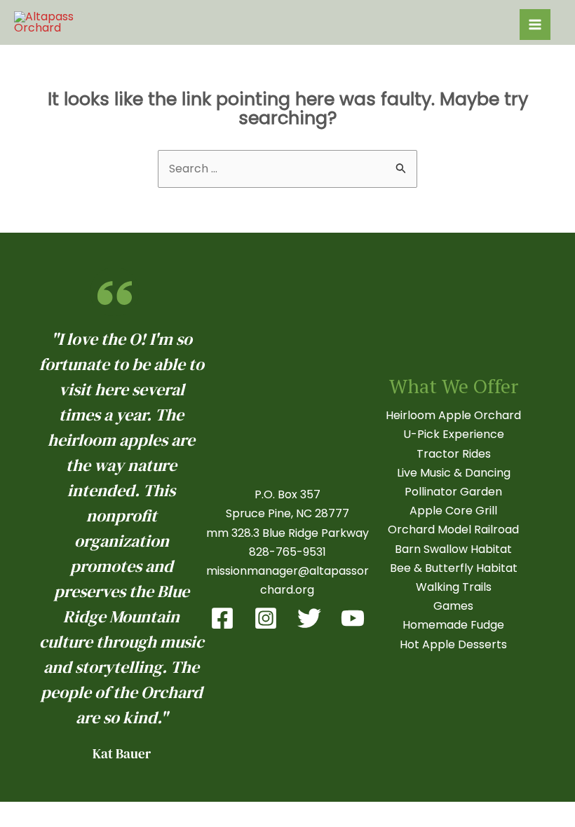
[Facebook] (222, 618)
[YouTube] (353, 618)
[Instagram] (266, 618)
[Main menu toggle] (535, 24)
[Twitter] (309, 618)
